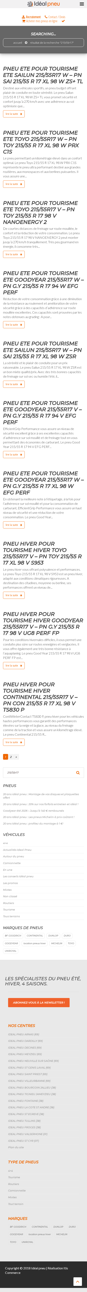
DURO (67, 935)
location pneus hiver (34, 943)
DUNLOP (53, 935)
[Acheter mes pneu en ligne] (39, 21)
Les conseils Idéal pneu (18, 876)
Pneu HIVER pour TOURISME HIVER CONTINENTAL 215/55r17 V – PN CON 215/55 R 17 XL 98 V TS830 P (40, 697)
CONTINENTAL (35, 935)
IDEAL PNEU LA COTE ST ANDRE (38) (31, 1107)
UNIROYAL (10, 951)
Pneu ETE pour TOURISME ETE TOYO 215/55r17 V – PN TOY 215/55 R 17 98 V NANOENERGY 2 (40, 212)
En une (7, 869)
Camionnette (12, 863)
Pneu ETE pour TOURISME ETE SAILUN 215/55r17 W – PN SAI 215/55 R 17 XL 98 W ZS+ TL (43, 75)
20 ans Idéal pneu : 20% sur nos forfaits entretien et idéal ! (40, 804)
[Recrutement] (31, 17)
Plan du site (16, 1147)
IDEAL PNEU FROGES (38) (24, 1127)
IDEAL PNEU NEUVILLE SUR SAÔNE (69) (33, 1060)
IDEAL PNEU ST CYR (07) (23, 1140)
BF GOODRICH (13, 935)
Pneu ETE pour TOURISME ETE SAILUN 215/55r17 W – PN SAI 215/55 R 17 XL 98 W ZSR (42, 349)
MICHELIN (56, 943)
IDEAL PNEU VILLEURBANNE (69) (29, 1080)
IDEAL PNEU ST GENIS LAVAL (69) (29, 1067)
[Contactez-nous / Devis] (55, 17)
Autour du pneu (13, 856)
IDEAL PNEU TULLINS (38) (24, 1120)
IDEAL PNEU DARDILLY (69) (25, 1040)
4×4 (5, 843)
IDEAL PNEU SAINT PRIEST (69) (27, 1074)
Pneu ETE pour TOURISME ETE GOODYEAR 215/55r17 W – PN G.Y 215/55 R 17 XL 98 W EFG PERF (43, 483)
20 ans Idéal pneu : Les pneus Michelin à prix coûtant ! (38, 817)
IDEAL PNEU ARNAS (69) (23, 1034)
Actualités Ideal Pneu (17, 849)
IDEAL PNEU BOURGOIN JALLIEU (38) (32, 1087)
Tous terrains (11, 916)
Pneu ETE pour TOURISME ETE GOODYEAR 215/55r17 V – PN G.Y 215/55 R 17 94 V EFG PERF (42, 413)
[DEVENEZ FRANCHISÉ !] (63, 21)
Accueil (17, 42)
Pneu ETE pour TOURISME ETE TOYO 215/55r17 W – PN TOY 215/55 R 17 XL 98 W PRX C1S (41, 142)
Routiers (8, 903)
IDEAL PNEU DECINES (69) (24, 1047)
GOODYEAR (11, 943)
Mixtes (7, 889)
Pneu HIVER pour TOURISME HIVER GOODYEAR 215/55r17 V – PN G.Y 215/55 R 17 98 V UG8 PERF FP (43, 624)
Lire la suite (12, 114)
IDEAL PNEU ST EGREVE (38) (26, 1114)
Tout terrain (15, 1204)
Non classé (10, 896)
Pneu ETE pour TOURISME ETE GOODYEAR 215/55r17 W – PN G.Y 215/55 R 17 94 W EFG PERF (43, 283)
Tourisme (9, 909)
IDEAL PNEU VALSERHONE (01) (27, 1134)
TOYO (71, 943)
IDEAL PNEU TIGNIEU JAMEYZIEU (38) (32, 1094)
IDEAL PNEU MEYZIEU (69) (25, 1054)
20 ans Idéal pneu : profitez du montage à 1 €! (33, 823)
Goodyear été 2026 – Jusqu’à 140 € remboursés (33, 810)
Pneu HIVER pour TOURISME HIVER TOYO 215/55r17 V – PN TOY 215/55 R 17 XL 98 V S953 (42, 553)
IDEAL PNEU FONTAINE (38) (25, 1100)
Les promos (10, 883)
